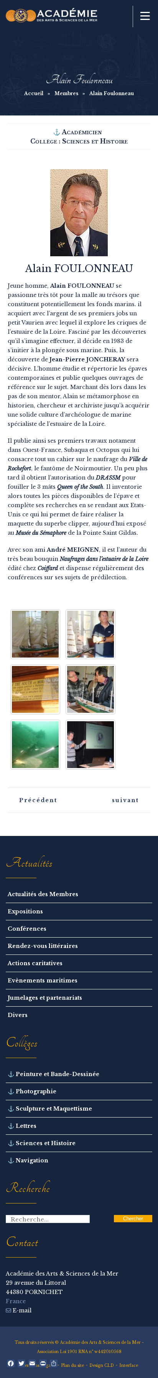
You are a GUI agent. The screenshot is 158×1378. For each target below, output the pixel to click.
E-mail (21, 1310)
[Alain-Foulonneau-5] (90, 689)
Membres (66, 93)
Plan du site (72, 1365)
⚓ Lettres (22, 1126)
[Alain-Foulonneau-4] (35, 745)
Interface (128, 1365)
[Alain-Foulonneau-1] (90, 745)
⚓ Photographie (32, 1091)
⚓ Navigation (28, 1160)
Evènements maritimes (42, 980)
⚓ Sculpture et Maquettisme (50, 1108)
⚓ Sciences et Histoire (42, 1143)
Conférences (27, 928)
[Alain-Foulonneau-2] (35, 634)
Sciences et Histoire (95, 141)
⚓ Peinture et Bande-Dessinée (53, 1074)
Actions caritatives (35, 963)
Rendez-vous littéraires (43, 946)
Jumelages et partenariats (45, 997)
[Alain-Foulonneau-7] (90, 634)
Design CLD (101, 1365)
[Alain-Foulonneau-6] (35, 689)
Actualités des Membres (43, 894)
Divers (18, 1015)
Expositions (25, 911)
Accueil (33, 93)
